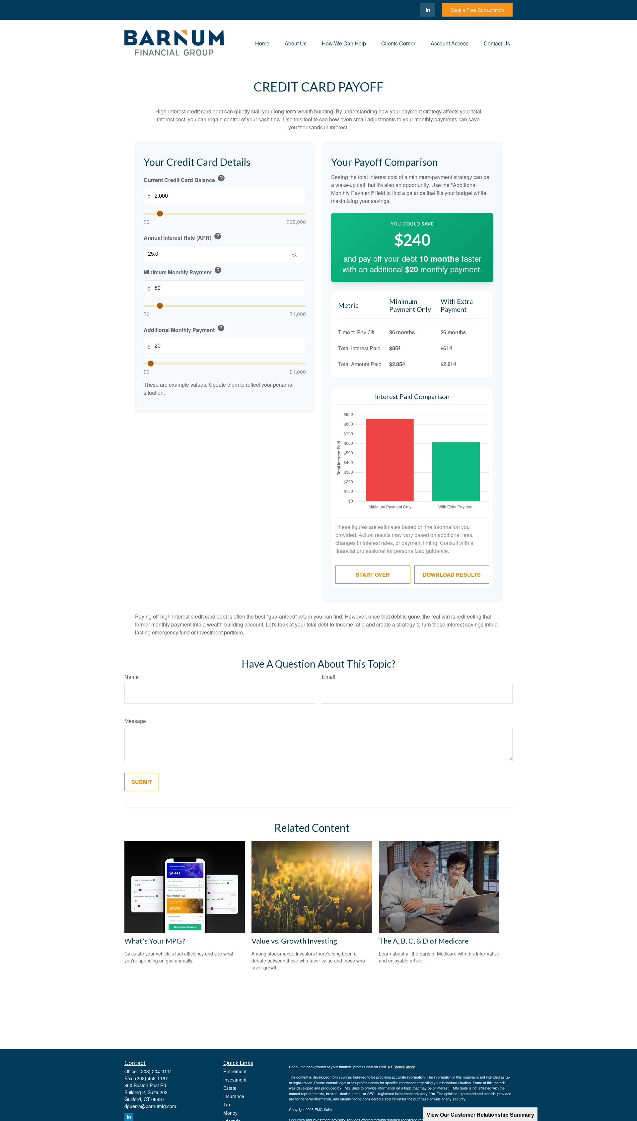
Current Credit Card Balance (184, 179)
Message (135, 721)
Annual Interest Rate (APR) (183, 236)
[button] (262, 42)
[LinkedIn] (427, 10)
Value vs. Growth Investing (294, 940)
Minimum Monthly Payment (183, 271)
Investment (235, 1079)
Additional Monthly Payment (184, 329)
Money (230, 1112)
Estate (230, 1088)
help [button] (221, 178)
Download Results (452, 574)
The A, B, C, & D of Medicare (424, 940)
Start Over (373, 574)
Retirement (235, 1071)
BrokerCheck (404, 1066)
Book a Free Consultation (477, 10)
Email (328, 677)
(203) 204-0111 (155, 1071)
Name (131, 677)
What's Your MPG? (154, 940)
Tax (227, 1104)
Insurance (233, 1096)
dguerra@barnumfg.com (150, 1106)
